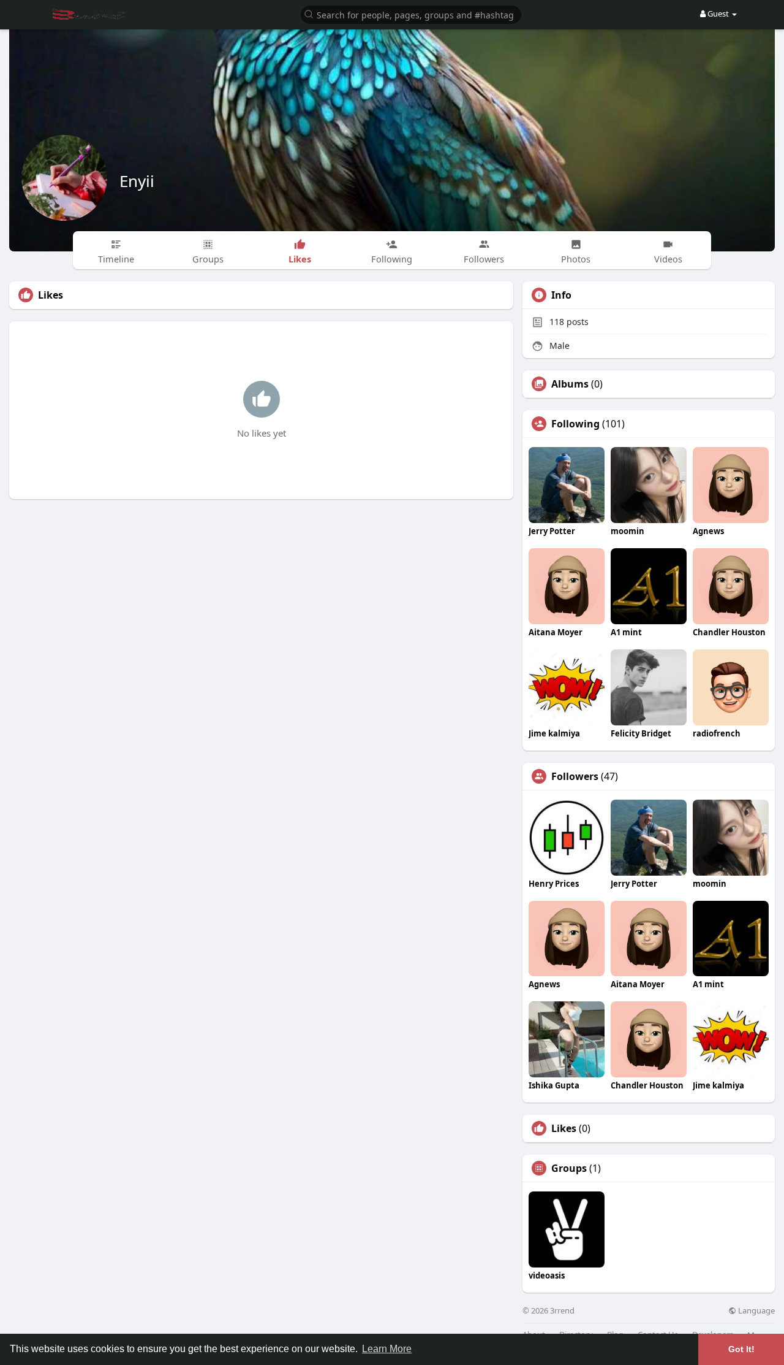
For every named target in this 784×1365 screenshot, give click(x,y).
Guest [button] (718, 13)
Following (575, 424)
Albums (570, 384)
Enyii (136, 181)
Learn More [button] (387, 1349)
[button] (411, 14)
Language (755, 1311)
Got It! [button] (741, 1349)
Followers (574, 776)
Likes (563, 1128)
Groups (569, 1168)
